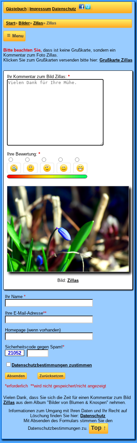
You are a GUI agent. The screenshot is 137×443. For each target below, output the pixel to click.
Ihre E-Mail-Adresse (24, 313)
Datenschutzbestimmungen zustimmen (52, 365)
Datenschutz (92, 415)
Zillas (73, 280)
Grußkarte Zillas (116, 60)
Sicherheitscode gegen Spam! (34, 346)
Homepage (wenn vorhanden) (33, 330)
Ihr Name (14, 296)
